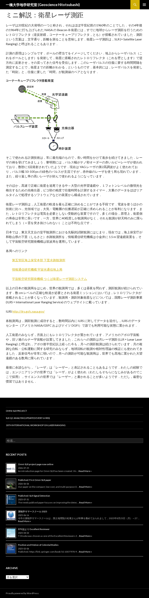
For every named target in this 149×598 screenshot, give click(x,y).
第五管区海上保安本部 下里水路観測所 (38, 260)
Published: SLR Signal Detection (34, 495)
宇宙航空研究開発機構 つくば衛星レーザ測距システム (49, 279)
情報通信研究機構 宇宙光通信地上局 (37, 269)
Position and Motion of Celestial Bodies (38, 544)
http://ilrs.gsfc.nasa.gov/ (28, 311)
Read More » (85, 471)
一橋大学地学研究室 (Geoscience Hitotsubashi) (43, 5)
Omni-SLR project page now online (35, 464)
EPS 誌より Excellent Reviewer (34, 529)
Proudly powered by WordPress (22, 593)
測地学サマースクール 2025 (32, 511)
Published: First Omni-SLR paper (34, 480)
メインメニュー (144, 4)
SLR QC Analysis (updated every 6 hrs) (28, 418)
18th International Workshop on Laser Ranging (36, 425)
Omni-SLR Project (16, 410)
